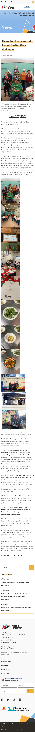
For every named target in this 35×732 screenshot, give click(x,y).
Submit (30, 691)
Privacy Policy (4, 730)
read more (5, 585)
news (10, 13)
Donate (26, 7)
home (5, 13)
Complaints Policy (19, 730)
